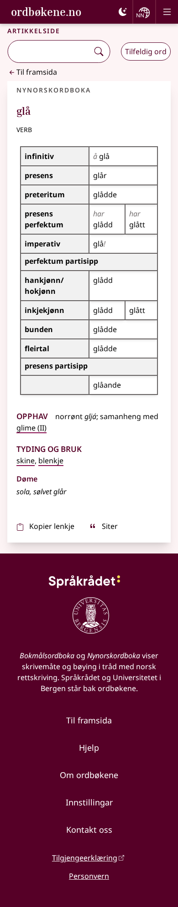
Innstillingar (89, 802)
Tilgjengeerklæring (84, 858)
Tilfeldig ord (146, 51)
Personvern (89, 876)
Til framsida (36, 72)
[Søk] (98, 51)
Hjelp (89, 747)
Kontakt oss (89, 829)
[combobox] (49, 51)
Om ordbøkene (89, 774)
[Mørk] (123, 12)
